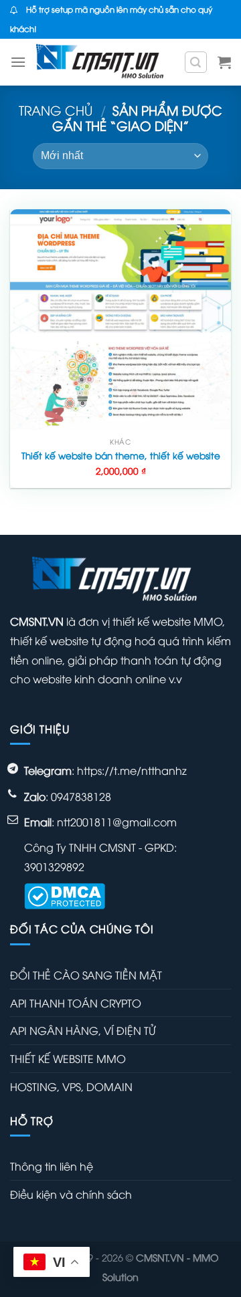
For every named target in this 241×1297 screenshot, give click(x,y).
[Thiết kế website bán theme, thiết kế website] (120, 319)
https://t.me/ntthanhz (132, 770)
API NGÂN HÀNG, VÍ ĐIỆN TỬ (82, 1030)
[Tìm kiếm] (196, 62)
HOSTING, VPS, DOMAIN (71, 1086)
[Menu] (18, 61)
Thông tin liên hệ (51, 1166)
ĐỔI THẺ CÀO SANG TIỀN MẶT (86, 974)
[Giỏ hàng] (224, 62)
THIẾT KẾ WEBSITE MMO (68, 1058)
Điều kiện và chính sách (71, 1194)
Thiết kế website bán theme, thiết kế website (120, 455)
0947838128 (81, 796)
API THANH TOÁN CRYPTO (75, 1002)
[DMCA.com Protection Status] (64, 894)
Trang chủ (56, 109)
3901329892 (54, 866)
